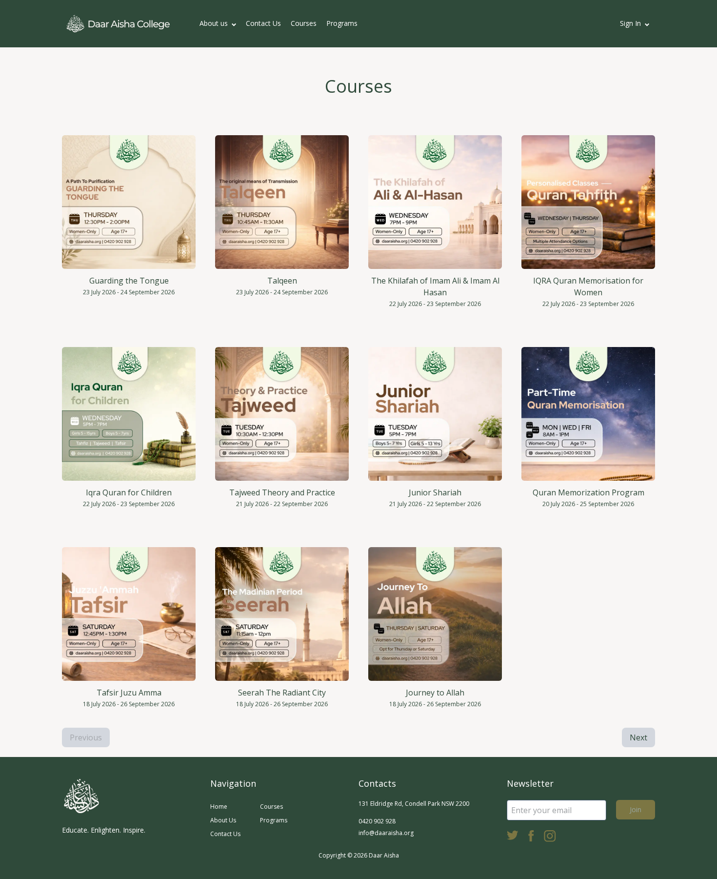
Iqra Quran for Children (129, 492)
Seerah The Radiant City (282, 692)
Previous (86, 737)
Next (638, 737)
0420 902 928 (377, 821)
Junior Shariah (435, 492)
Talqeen (282, 280)
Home (218, 806)
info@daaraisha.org (386, 833)
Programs (342, 23)
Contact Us (263, 23)
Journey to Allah (435, 692)
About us (213, 23)
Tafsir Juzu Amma (129, 692)
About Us (223, 820)
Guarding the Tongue (129, 280)
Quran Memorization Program (588, 492)
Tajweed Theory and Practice (282, 492)
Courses (304, 23)
